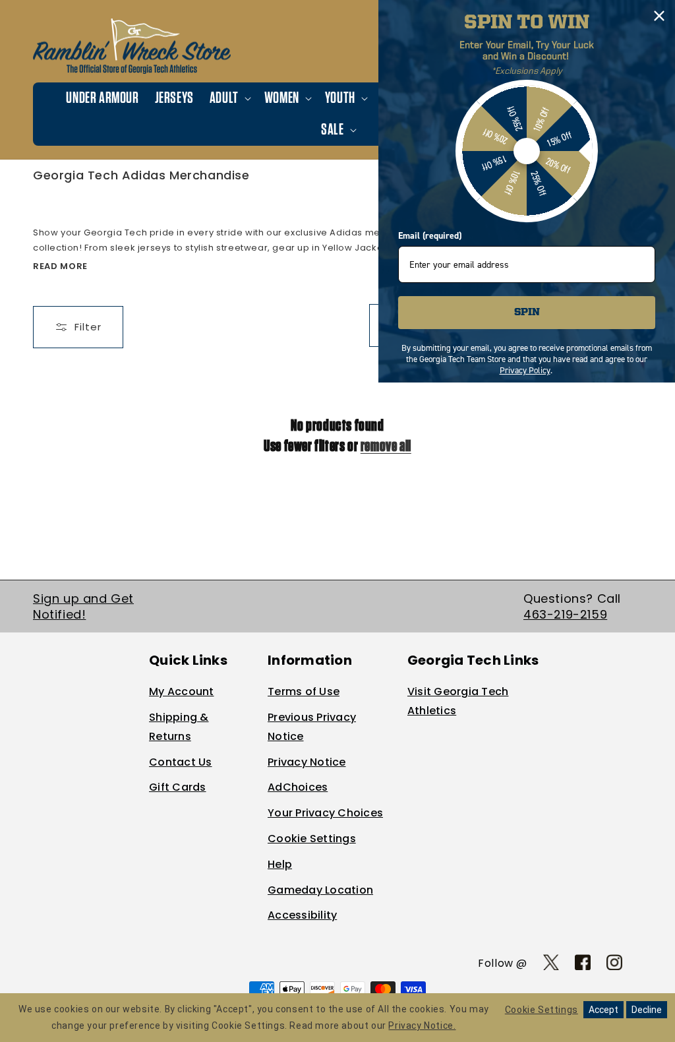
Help (280, 864)
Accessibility (302, 915)
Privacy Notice (307, 762)
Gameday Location (320, 890)
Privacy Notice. (421, 1025)
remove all (386, 446)
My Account (181, 691)
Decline (646, 1009)
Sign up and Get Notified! (83, 606)
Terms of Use (303, 691)
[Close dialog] (659, 15)
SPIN (527, 312)
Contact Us (180, 762)
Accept (603, 1009)
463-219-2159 (565, 614)
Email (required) (429, 236)
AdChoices (298, 787)
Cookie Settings (312, 838)
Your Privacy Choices (325, 812)
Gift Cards (177, 787)
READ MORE (60, 266)
